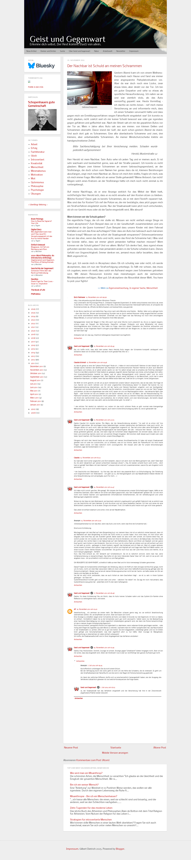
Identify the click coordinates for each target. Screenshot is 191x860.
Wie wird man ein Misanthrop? (86, 773)
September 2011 (37, 377)
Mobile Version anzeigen (115, 753)
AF (75, 609)
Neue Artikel (31, 51)
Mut (33, 178)
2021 (33, 327)
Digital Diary (36, 230)
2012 (33, 360)
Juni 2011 (34, 388)
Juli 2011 (33, 384)
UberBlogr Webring (38, 205)
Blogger (120, 849)
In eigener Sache (137, 288)
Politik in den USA (35, 87)
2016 (33, 345)
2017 (33, 342)
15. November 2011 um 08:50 (96, 297)
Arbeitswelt (107, 51)
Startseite (115, 747)
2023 (33, 320)
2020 (33, 331)
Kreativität (36, 163)
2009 (33, 413)
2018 (33, 338)
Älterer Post (159, 747)
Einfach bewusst (38, 245)
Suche (62, 51)
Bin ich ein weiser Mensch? (84, 785)
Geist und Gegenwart (67, 39)
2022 (33, 324)
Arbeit (34, 144)
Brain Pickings (37, 219)
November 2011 (37, 370)
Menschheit (152, 288)
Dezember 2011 (36, 367)
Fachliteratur (38, 152)
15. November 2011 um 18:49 (97, 362)
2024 (33, 316)
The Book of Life (38, 290)
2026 (33, 309)
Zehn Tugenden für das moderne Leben (91, 808)
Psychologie (37, 190)
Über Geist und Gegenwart (79, 51)
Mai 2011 (34, 391)
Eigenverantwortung (118, 288)
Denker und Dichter (48, 51)
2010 (33, 409)
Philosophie (37, 186)
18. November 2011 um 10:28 (104, 648)
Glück (34, 156)
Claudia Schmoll (80, 362)
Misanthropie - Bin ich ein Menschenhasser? (93, 796)
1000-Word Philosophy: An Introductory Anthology (42, 257)
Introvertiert (37, 159)
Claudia (76, 458)
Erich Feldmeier (79, 297)
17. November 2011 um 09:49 (104, 593)
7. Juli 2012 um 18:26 (95, 665)
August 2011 (35, 381)
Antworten (78, 338)
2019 (33, 335)
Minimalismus (38, 171)
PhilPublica (35, 294)
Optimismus (37, 182)
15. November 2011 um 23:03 (104, 420)
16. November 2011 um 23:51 (91, 521)
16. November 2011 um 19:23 (90, 458)
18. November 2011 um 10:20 (87, 609)
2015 (33, 349)
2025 (33, 313)
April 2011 (34, 394)
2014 (33, 353)
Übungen (36, 194)
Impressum (133, 51)
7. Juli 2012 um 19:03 (107, 687)
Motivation (37, 175)
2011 (33, 363)
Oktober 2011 (36, 374)
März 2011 (34, 398)
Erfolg (34, 148)
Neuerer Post (71, 747)
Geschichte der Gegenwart (42, 269)
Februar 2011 (35, 401)
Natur (96, 51)
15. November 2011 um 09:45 (104, 346)
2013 (33, 356)
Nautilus (34, 279)
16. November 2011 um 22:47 (104, 487)
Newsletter (120, 51)
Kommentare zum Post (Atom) (93, 760)
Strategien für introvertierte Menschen (91, 819)
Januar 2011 (35, 405)
